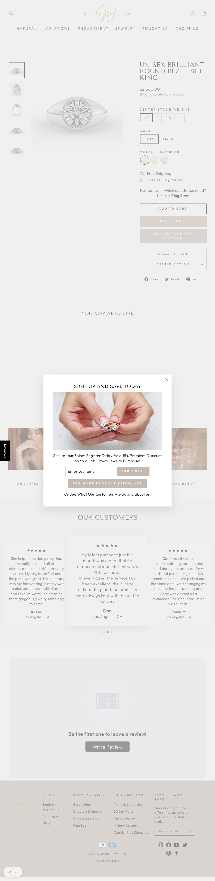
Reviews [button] (5, 451)
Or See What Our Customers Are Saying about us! (107, 494)
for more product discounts (107, 483)
